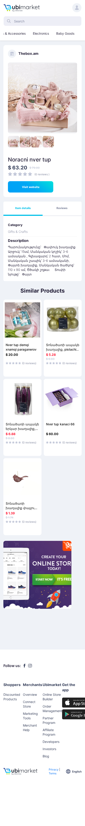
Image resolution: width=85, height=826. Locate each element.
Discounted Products (11, 697)
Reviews (62, 208)
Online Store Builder (52, 697)
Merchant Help (30, 727)
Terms (52, 773)
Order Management (52, 708)
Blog (46, 756)
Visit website (30, 187)
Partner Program (49, 720)
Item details (23, 208)
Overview (30, 694)
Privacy (53, 769)
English (77, 771)
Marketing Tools (30, 716)
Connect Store (29, 704)
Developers (51, 742)
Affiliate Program (49, 732)
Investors (49, 749)
